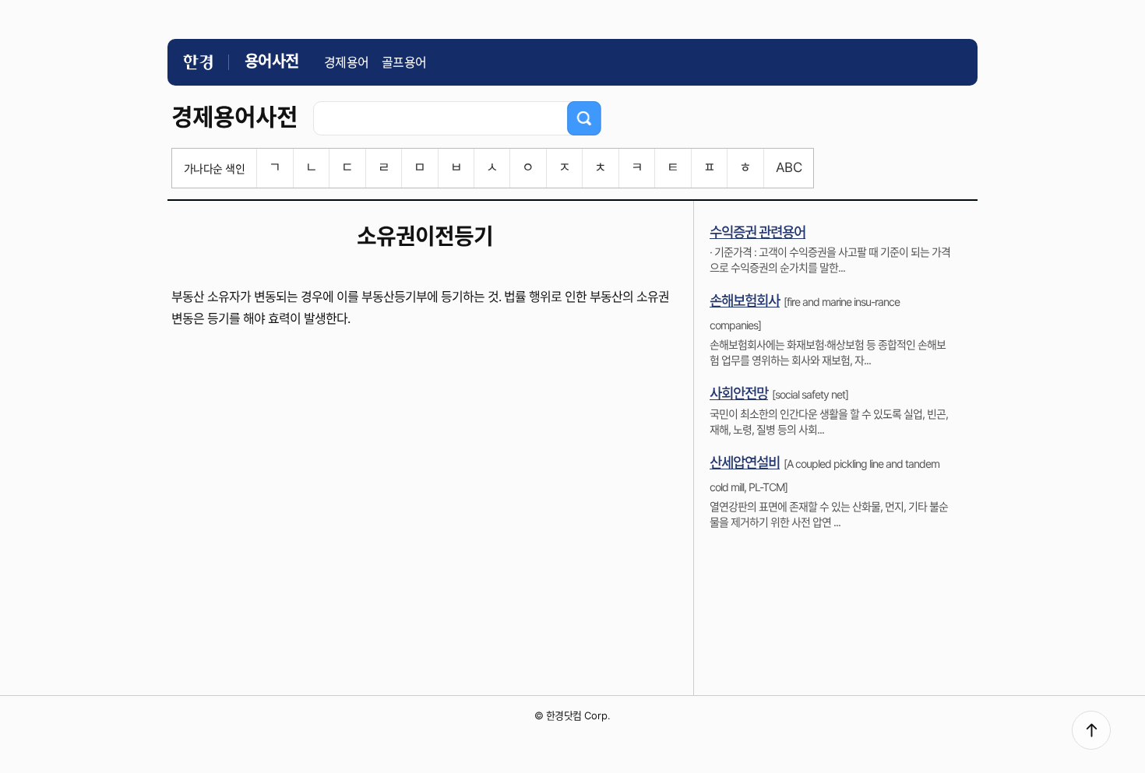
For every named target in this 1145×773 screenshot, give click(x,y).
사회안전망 (739, 393)
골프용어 (404, 62)
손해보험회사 (745, 301)
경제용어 (346, 62)
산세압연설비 (745, 463)
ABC (789, 167)
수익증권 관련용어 (757, 232)
